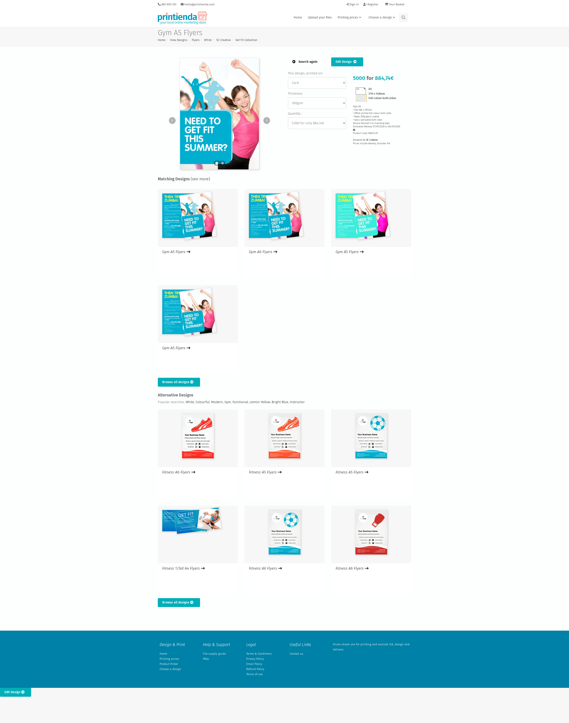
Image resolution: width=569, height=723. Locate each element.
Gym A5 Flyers (174, 252)
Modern (217, 402)
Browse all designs (176, 382)
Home (298, 17)
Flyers (195, 40)
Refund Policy (255, 669)
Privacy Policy (255, 658)
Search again (307, 62)
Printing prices (348, 17)
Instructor (297, 402)
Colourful (203, 402)
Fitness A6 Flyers (176, 472)
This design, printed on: (305, 73)
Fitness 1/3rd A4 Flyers (181, 568)
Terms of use (254, 674)
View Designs (178, 40)
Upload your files (320, 17)
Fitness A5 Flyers (263, 472)
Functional (240, 402)
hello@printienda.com (199, 4)
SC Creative (223, 40)
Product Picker (169, 664)
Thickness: (295, 93)
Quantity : (295, 114)
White (208, 40)
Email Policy (254, 664)
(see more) (200, 179)
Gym (227, 402)
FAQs (206, 658)
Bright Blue (280, 402)
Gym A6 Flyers (261, 252)
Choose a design (381, 17)
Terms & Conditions (259, 653)
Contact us (296, 653)
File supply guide (214, 653)
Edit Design (344, 62)
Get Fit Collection (246, 40)
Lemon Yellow (260, 402)
